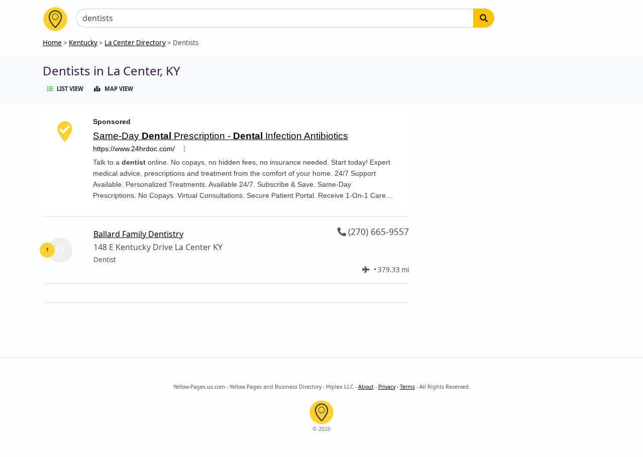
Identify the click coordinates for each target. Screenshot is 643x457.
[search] (483, 18)
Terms (407, 386)
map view (118, 88)
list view (70, 88)
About (366, 386)
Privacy (386, 386)
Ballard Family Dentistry (138, 234)
